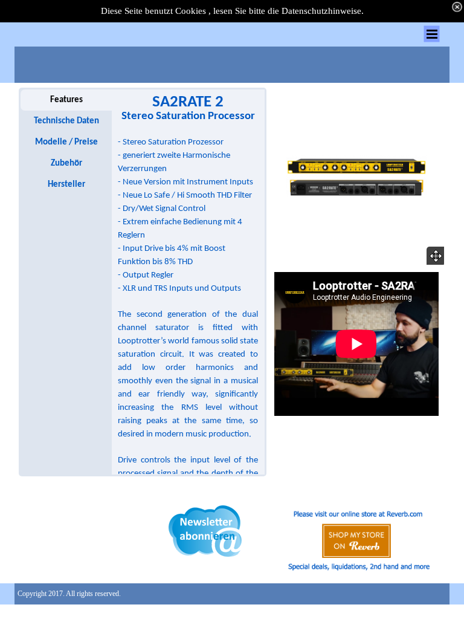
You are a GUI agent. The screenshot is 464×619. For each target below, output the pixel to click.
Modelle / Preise (66, 142)
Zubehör (66, 163)
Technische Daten (66, 121)
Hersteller (66, 184)
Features (66, 100)
